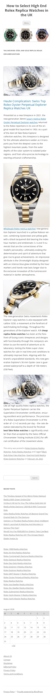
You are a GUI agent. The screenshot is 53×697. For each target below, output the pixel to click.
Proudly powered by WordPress (30, 691)
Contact (7, 659)
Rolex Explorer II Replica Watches (18, 566)
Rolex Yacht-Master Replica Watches (19, 598)
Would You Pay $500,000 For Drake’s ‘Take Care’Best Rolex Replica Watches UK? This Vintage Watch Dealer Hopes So (26, 535)
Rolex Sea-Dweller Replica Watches (19, 584)
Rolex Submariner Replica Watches (19, 591)
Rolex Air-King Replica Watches (17, 552)
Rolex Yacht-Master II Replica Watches (20, 595)
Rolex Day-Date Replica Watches (18, 563)
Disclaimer (8, 663)
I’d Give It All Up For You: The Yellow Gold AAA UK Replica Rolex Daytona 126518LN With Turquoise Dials (25, 506)
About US (8, 656)
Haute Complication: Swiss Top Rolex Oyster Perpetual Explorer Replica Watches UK (25, 104)
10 (5, 627)
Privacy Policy (9, 670)
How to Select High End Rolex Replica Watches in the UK (26, 10)
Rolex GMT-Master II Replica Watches (20, 574)
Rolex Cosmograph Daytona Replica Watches (23, 556)
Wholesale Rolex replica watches (20, 228)
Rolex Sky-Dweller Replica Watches (19, 588)
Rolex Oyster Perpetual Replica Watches (21, 577)
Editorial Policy (10, 666)
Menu (26, 23)
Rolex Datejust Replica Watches (17, 559)
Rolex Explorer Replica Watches (17, 570)
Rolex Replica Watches (21, 451)
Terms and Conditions (13, 674)
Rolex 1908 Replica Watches (16, 549)
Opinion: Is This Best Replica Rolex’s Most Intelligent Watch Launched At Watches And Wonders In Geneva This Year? (26, 524)
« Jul (13, 645)
